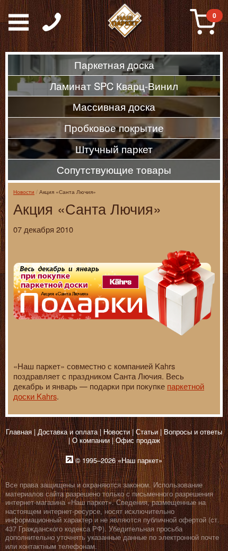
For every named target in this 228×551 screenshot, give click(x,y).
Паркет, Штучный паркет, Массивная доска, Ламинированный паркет (125, 21)
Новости (23, 191)
